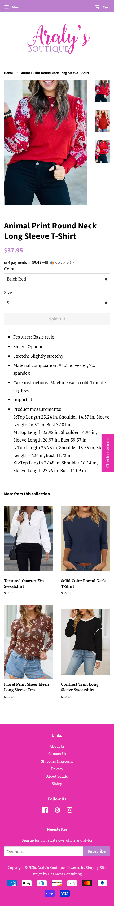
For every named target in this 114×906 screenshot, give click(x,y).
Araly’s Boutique (51, 867)
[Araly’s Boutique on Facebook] (45, 810)
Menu (16, 7)
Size (8, 293)
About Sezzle (57, 776)
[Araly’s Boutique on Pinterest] (57, 810)
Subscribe (96, 851)
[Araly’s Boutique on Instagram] (69, 810)
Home (8, 73)
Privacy (57, 768)
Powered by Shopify (82, 867)
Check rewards (108, 453)
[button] (57, 262)
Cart (106, 7)
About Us (57, 746)
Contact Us (57, 753)
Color (9, 269)
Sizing (57, 783)
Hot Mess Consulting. (65, 873)
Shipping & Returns (57, 761)
